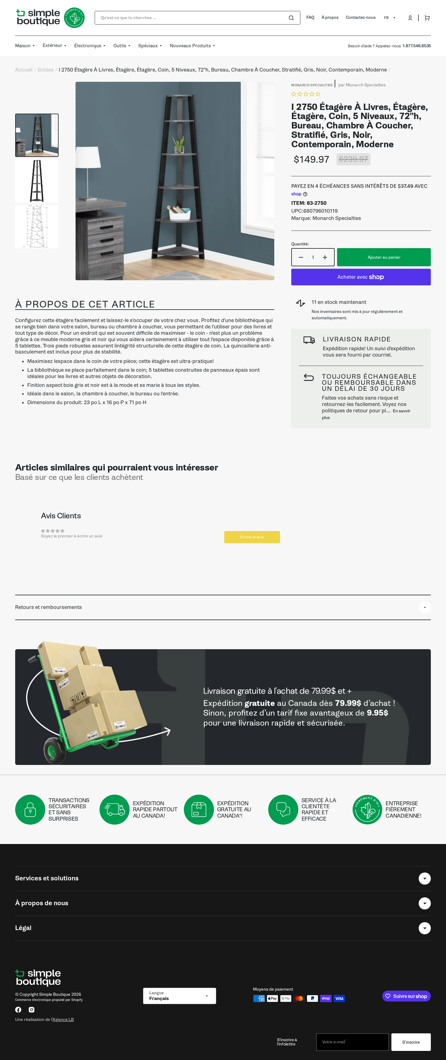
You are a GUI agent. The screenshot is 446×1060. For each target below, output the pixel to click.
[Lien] (223, 707)
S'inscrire (411, 1042)
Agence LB (63, 1019)
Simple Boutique (54, 994)
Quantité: (300, 244)
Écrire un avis (252, 537)
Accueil (23, 70)
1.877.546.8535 (417, 45)
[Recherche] (292, 18)
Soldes (46, 70)
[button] (410, 18)
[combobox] (197, 18)
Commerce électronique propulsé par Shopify (49, 1000)
